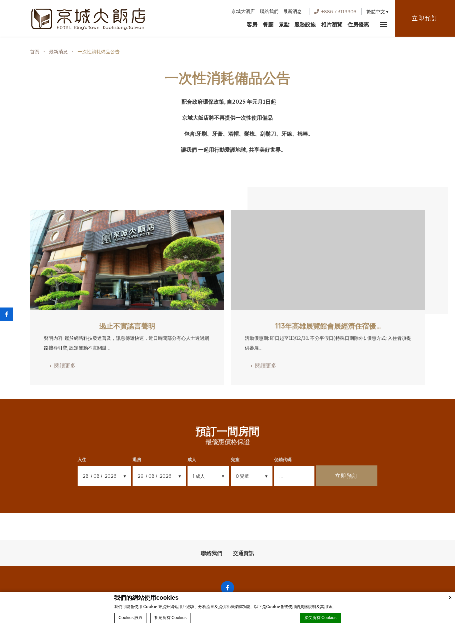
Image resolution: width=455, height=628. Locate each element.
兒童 (235, 459)
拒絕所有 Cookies (171, 617)
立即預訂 (425, 18)
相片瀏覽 (331, 24)
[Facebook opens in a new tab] (227, 587)
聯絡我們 (269, 11)
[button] (377, 11)
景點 (284, 24)
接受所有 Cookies (320, 617)
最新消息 (292, 11)
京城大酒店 (243, 11)
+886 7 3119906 (338, 11)
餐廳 (268, 24)
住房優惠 (358, 24)
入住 (82, 459)
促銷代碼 (282, 459)
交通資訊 (243, 553)
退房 (137, 459)
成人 (192, 459)
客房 (252, 24)
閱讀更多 (65, 365)
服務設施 (305, 24)
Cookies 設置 (131, 617)
